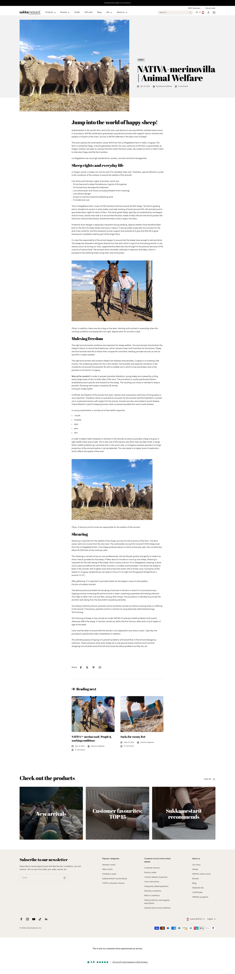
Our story (196, 865)
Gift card (88, 12)
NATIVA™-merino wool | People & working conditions (91, 738)
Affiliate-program (200, 897)
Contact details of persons (155, 877)
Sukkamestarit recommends (114, 879)
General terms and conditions (157, 908)
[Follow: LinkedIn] (46, 919)
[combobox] (174, 12)
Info (108, 12)
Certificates (197, 892)
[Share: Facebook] (80, 667)
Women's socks (108, 865)
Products (49, 12)
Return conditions (152, 896)
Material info (198, 888)
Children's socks (109, 874)
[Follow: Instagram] (27, 919)
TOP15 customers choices (113, 883)
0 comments (183, 86)
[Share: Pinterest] (93, 667)
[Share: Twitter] (87, 667)
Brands (63, 12)
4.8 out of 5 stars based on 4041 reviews (130, 962)
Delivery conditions (152, 891)
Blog (99, 12)
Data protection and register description (157, 901)
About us (121, 12)
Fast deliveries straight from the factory (117, 3)
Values (195, 869)
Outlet (77, 12)
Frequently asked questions (156, 886)
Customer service (152, 868)
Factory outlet (150, 873)
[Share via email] (99, 667)
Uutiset (141, 60)
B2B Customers (194, 8)
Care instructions (151, 882)
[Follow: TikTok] (40, 919)
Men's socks (107, 869)
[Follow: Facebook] (21, 919)
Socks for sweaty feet (132, 736)
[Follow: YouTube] (33, 919)
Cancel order (210, 8)
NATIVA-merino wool (201, 874)
